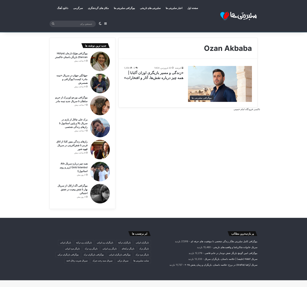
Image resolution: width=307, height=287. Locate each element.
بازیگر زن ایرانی (110, 248)
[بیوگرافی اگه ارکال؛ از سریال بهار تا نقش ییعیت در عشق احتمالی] (100, 193)
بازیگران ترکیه (124, 242)
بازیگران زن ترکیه (84, 242)
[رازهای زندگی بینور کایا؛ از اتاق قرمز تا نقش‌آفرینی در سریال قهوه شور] (100, 149)
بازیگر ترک (144, 248)
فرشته (178, 68)
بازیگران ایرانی (142, 242)
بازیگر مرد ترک (142, 254)
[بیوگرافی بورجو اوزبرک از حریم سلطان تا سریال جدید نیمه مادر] (100, 105)
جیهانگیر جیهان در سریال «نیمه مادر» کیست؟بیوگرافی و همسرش (72, 79)
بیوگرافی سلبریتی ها (124, 7)
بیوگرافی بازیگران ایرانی (120, 254)
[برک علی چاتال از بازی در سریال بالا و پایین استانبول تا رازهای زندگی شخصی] (100, 127)
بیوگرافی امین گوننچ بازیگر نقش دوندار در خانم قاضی (231, 253)
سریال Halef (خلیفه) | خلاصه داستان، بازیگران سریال (230, 258)
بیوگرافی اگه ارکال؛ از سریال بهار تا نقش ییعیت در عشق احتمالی (73, 189)
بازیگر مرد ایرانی (72, 248)
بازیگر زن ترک (91, 248)
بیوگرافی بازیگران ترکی (68, 254)
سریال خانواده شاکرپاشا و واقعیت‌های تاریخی (235, 247)
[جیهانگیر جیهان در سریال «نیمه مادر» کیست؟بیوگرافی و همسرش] (100, 83)
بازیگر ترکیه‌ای (128, 248)
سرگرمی (78, 7)
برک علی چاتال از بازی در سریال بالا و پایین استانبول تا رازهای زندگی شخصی (73, 123)
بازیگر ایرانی (65, 242)
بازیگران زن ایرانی (105, 242)
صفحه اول (192, 7)
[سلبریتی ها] (230, 16)
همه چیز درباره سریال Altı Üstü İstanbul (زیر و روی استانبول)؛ (74, 167)
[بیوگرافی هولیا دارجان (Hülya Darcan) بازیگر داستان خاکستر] (100, 61)
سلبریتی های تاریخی (150, 7)
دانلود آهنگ (62, 7)
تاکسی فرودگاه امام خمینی (247, 109)
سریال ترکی (122, 260)
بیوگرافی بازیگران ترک (94, 254)
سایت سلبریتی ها (141, 260)
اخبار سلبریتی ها (174, 7)
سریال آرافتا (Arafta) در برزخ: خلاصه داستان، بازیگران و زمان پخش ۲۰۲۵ (221, 264)
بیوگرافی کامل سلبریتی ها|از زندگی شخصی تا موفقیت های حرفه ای (224, 241)
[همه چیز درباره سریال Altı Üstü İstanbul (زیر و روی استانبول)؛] (100, 171)
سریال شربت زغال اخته (77, 260)
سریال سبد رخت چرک (102, 260)
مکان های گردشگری (98, 7)
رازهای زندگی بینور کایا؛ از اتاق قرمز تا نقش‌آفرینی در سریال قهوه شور (72, 145)
